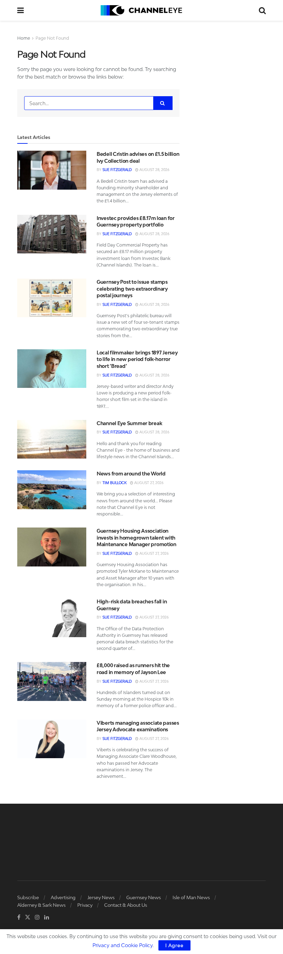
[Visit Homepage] (141, 10)
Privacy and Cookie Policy (122, 945)
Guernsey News (143, 897)
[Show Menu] (20, 10)
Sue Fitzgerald (117, 170)
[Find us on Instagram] (37, 917)
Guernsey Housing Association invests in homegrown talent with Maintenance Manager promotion (136, 537)
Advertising (63, 897)
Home (23, 38)
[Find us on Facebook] (18, 917)
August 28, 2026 (153, 170)
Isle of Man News (191, 897)
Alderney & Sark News (41, 905)
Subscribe (28, 897)
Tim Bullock (115, 483)
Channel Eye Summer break (129, 423)
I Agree (174, 945)
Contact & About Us (125, 905)
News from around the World (131, 473)
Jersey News (101, 897)
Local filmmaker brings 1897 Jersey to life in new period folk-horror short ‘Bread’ (137, 359)
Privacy (84, 905)
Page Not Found (52, 38)
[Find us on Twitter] (27, 917)
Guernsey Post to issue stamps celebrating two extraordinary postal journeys (132, 288)
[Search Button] (262, 10)
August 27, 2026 (148, 483)
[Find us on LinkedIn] (46, 917)
